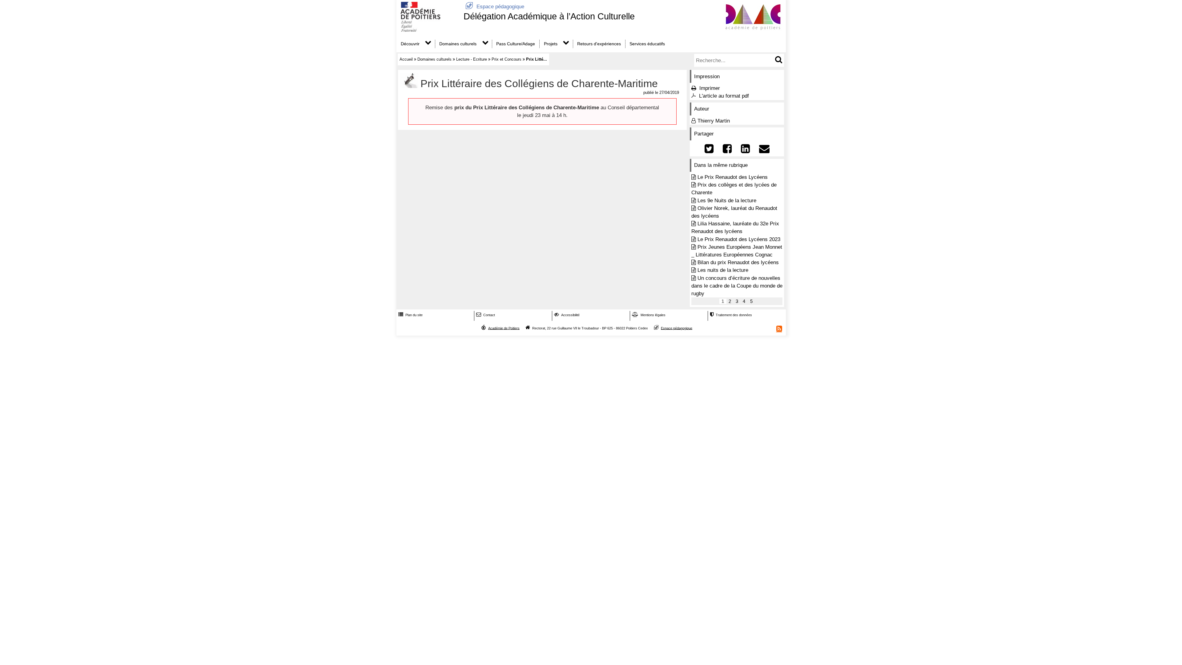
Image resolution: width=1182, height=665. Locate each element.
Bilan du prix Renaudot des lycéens (738, 262)
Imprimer (709, 88)
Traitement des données (731, 315)
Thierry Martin (714, 121)
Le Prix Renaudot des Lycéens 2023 (739, 239)
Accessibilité (567, 315)
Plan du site (410, 315)
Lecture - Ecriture (471, 59)
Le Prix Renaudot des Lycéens (733, 177)
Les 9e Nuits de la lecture (727, 201)
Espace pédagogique (494, 7)
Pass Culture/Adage (515, 43)
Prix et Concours (506, 59)
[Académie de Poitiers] (429, 30)
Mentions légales (648, 315)
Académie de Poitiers (504, 328)
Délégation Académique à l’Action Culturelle (549, 16)
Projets (550, 43)
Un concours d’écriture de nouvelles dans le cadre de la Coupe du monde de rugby (736, 285)
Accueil (406, 59)
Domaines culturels (457, 43)
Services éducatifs (647, 43)
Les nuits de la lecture (723, 270)
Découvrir (410, 43)
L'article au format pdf (724, 96)
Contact (485, 315)
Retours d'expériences (599, 43)
